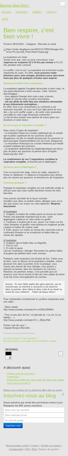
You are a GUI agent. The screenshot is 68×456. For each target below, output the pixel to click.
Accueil (7, 12)
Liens (5, 19)
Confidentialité (16, 449)
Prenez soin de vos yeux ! (21, 373)
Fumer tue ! (13, 376)
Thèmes (37, 12)
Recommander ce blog (17, 445)
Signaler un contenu (51, 445)
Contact (51, 12)
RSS (27, 449)
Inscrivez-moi (13, 425)
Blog (34, 449)
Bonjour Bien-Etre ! (14, 5)
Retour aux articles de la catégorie (32, 390)
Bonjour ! (22, 12)
